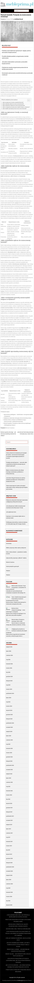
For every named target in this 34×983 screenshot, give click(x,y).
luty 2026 (8, 672)
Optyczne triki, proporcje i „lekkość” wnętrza (16, 558)
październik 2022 (10, 765)
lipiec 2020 (8, 879)
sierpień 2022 (9, 773)
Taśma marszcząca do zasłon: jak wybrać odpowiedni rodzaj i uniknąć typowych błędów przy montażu (17, 487)
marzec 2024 (9, 706)
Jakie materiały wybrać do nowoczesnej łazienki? (13, 103)
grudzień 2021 (9, 807)
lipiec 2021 (8, 828)
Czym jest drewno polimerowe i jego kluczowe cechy (18, 939)
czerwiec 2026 (9, 655)
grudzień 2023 (9, 714)
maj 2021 (8, 837)
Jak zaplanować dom (11, 512)
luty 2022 (8, 799)
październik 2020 (10, 866)
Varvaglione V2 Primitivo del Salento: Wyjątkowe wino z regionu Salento (18, 925)
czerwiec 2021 (9, 833)
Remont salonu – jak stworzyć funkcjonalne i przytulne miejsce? (18, 954)
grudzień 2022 (9, 756)
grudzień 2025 (9, 676)
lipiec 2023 (8, 735)
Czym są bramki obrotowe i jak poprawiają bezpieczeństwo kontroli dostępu (18, 915)
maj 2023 (8, 744)
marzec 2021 (9, 845)
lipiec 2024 (8, 697)
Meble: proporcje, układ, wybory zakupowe (16, 547)
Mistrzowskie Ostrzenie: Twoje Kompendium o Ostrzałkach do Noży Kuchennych (16, 587)
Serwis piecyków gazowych (12, 566)
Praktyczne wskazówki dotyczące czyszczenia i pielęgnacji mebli (18, 920)
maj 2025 (8, 685)
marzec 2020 (9, 896)
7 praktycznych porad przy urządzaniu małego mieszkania (18, 970)
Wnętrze (8, 570)
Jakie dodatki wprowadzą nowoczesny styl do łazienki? (14, 108)
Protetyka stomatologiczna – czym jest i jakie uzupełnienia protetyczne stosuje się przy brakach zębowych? (16, 464)
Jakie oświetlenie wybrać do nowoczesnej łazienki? (14, 105)
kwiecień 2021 (9, 841)
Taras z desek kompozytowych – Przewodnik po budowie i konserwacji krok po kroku (16, 598)
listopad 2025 (9, 680)
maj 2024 (8, 701)
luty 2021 (8, 850)
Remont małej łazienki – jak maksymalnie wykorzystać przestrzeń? (18, 950)
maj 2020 (8, 888)
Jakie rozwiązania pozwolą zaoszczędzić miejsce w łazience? (16, 107)
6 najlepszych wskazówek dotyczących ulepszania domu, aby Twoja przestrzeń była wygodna (18, 960)
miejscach (10, 331)
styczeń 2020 (9, 905)
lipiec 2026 (8, 651)
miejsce (3, 299)
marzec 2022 (9, 795)
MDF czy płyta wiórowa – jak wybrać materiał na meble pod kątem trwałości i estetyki (18, 966)
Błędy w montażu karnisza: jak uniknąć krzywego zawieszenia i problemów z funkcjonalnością (15, 472)
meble (22, 233)
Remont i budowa (10, 428)
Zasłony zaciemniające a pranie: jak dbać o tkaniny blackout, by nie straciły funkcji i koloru (18, 944)
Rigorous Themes (27, 980)
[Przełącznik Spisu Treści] (28, 100)
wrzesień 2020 (9, 871)
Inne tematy (8, 543)
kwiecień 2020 (9, 892)
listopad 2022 (9, 761)
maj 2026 (8, 659)
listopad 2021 (9, 811)
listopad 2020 (9, 862)
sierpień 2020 (9, 875)
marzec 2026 (9, 668)
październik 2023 (10, 723)
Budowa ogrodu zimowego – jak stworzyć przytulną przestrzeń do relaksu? (8, 433)
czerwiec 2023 (9, 740)
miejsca (2, 291)
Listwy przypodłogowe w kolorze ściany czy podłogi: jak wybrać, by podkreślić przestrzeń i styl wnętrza (18, 933)
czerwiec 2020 (9, 883)
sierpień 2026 (9, 646)
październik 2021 (10, 816)
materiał (17, 202)
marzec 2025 (9, 689)
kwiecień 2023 (9, 748)
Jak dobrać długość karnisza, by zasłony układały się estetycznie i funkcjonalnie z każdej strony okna (15, 479)
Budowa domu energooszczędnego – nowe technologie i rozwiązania (15, 610)
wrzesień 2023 (9, 727)
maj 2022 (8, 786)
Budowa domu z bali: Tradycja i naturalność (18, 928)
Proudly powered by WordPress (9, 980)
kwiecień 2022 (9, 790)
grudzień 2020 (9, 858)
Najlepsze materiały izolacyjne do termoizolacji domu (17, 418)
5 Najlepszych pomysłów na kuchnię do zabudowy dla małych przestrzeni (16, 630)
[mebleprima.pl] (3, 11)
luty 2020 (8, 900)
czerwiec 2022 (9, 782)
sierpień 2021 (9, 824)
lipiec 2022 (8, 778)
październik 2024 (10, 693)
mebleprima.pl (18, 19)
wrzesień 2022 (9, 769)
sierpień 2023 (9, 731)
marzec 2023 (9, 752)
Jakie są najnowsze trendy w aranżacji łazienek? (13, 102)
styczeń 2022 (9, 803)
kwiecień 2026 (9, 663)
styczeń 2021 (9, 854)
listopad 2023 (9, 718)
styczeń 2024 (9, 710)
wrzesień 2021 (9, 820)
